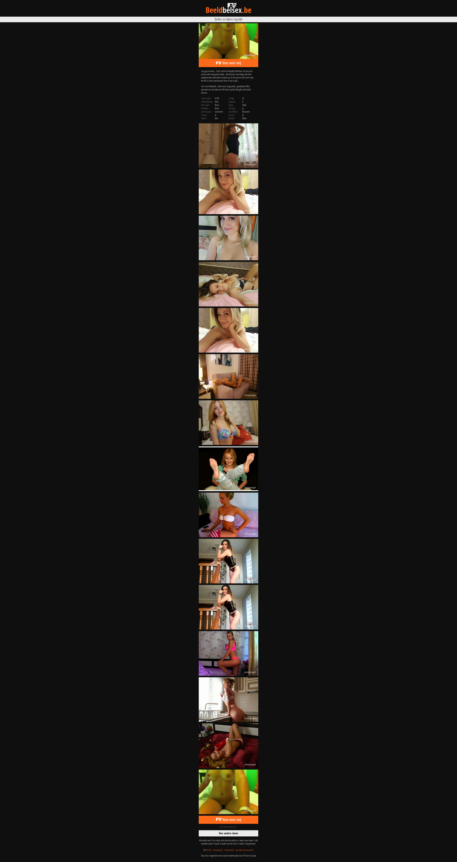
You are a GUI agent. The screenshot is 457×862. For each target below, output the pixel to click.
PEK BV (208, 850)
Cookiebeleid (229, 850)
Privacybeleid (217, 850)
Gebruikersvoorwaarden (244, 850)
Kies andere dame (228, 833)
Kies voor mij (231, 62)
